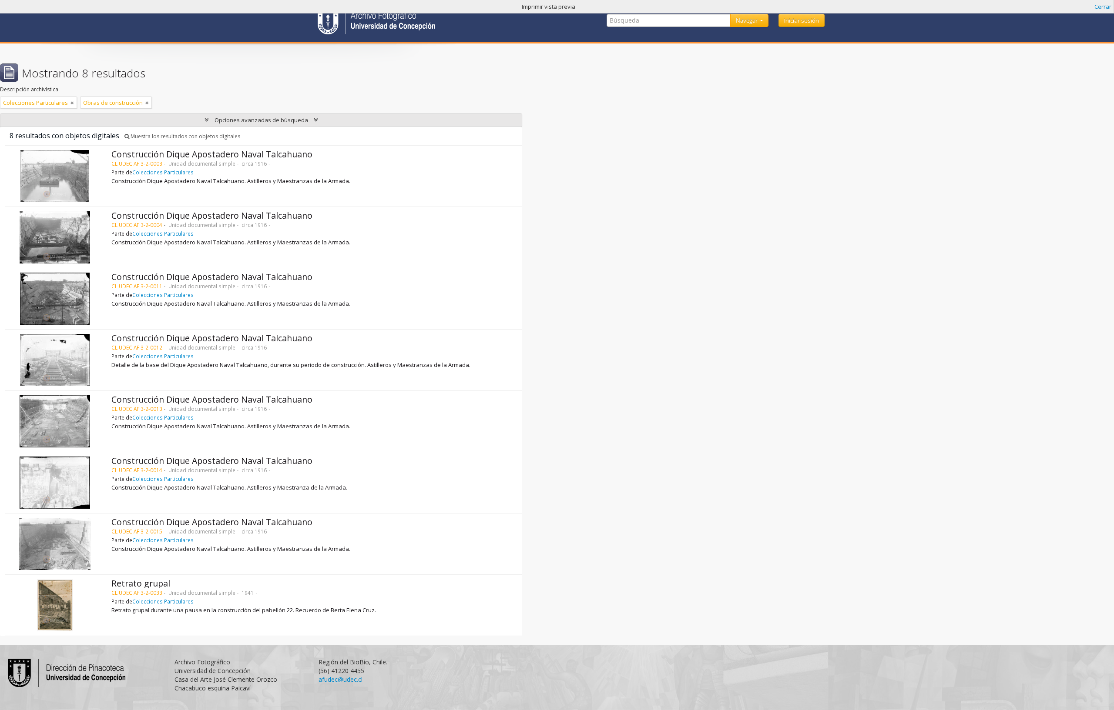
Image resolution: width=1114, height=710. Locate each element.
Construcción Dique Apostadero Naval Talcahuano (211, 154)
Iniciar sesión (801, 20)
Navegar (747, 20)
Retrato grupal (140, 583)
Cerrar (1102, 6)
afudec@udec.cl (340, 679)
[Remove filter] (72, 102)
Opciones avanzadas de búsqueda (261, 120)
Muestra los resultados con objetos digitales (184, 136)
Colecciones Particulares (163, 172)
